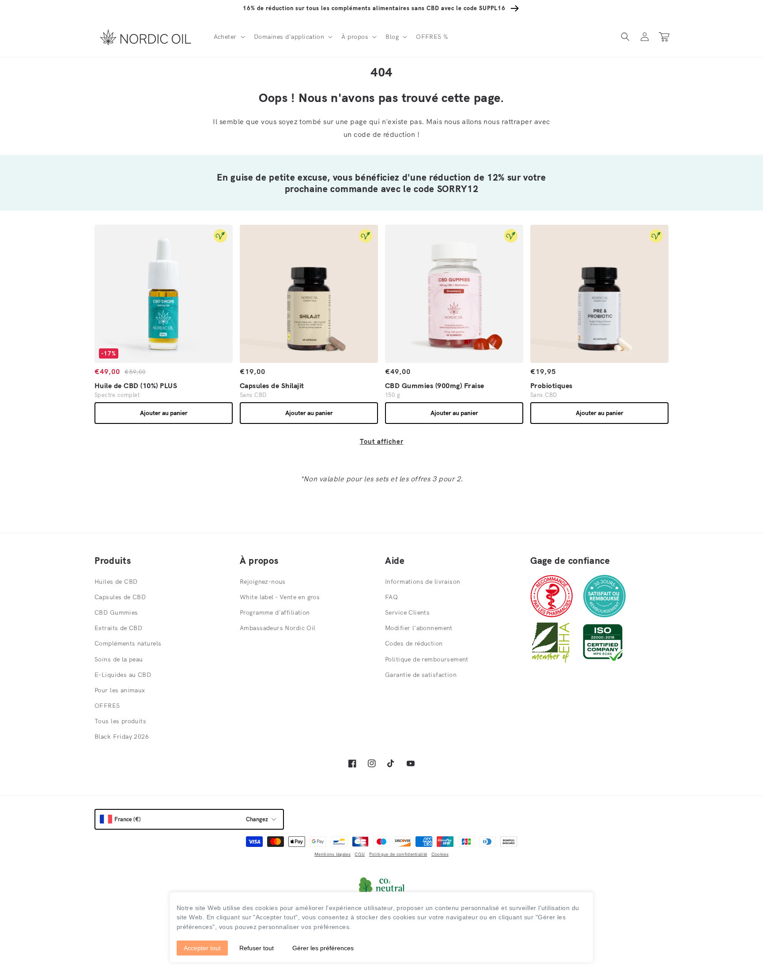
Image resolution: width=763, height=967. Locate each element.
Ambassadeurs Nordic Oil (278, 628)
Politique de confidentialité (398, 854)
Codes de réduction (414, 643)
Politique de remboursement (426, 659)
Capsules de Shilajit (272, 385)
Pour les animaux (119, 690)
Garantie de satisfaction (421, 675)
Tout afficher (382, 441)
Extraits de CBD (118, 628)
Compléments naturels (127, 643)
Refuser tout (256, 948)
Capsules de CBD (120, 597)
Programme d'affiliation (275, 612)
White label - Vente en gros (280, 597)
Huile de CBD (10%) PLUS (135, 385)
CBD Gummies (116, 612)
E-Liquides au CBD (122, 675)
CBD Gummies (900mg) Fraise (434, 385)
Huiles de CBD (115, 581)
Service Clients (407, 612)
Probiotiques (551, 385)
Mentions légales (332, 854)
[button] (228, 36)
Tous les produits (120, 721)
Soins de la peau (118, 659)
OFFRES (107, 706)
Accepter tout (202, 948)
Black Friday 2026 (121, 736)
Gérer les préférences (323, 948)
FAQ (391, 597)
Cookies (440, 854)
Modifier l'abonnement (419, 628)
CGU (360, 854)
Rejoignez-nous (263, 581)
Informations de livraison (423, 581)
